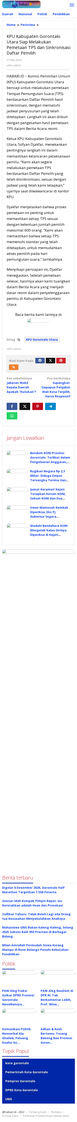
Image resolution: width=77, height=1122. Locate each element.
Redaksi (56, 1112)
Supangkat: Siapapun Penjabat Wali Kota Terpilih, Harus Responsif (55, 387)
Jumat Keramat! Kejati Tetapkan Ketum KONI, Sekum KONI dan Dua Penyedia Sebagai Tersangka (48, 498)
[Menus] (72, 5)
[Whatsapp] (12, 415)
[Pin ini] (37, 406)
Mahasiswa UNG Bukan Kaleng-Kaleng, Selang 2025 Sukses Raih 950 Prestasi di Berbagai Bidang (37, 931)
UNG (8, 1099)
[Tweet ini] (24, 406)
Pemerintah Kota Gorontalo (26, 1072)
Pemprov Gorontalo (20, 1081)
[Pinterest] (61, 360)
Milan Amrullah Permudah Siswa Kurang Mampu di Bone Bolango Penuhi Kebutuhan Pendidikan (35, 949)
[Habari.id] (21, 4)
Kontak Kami (10, 1116)
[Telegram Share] (50, 406)
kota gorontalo (17, 1063)
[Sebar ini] (12, 406)
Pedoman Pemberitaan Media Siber (46, 1116)
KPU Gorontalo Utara (42, 339)
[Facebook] (40, 360)
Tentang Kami (38, 1112)
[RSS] (13, 367)
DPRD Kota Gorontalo (21, 1090)
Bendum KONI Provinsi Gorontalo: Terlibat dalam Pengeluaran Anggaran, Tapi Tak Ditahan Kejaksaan (50, 462)
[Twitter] (50, 360)
